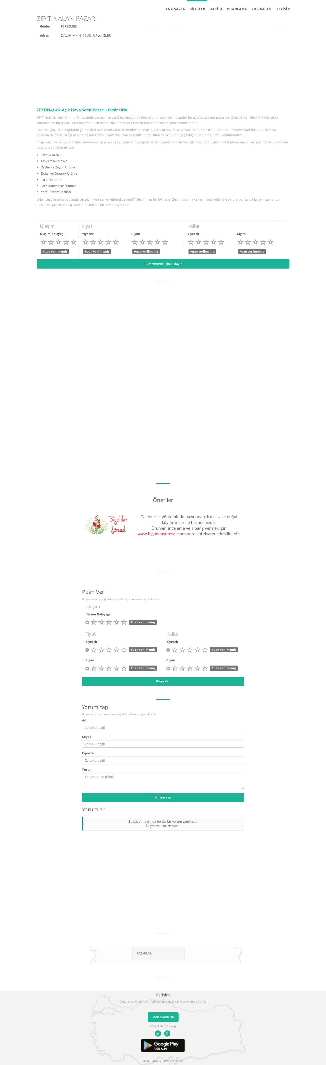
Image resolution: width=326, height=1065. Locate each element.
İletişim (283, 9)
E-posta (88, 753)
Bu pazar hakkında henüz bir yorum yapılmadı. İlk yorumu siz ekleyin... (163, 823)
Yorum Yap (163, 797)
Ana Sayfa (175, 9)
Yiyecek (88, 234)
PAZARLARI (145, 953)
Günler (45, 26)
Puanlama (237, 9)
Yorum (87, 769)
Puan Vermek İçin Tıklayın (163, 264)
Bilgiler (197, 9)
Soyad (86, 737)
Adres (44, 35)
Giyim (135, 234)
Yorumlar (261, 9)
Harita (216, 9)
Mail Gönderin (163, 1017)
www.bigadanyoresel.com (161, 533)
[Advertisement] (163, 73)
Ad (84, 720)
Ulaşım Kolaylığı (52, 234)
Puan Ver (163, 681)
